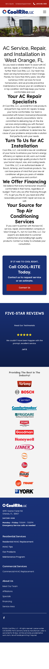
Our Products (9, 551)
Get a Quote (10, 4)
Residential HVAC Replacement (18, 541)
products (42, 106)
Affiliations (8, 591)
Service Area (9, 606)
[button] (44, 12)
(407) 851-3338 (41, 4)
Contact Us (24, 287)
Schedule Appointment (23, 4)
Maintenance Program (14, 556)
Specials (7, 596)
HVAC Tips (8, 546)
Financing (7, 601)
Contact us (18, 241)
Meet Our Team (10, 586)
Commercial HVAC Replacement (18, 571)
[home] (22, 12)
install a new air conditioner (34, 150)
